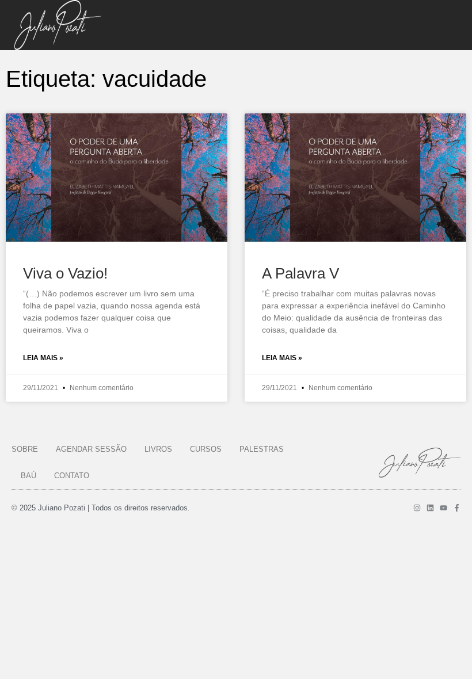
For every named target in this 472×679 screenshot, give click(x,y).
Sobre (25, 449)
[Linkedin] (430, 508)
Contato (71, 475)
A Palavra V (300, 273)
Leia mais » (43, 358)
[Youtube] (443, 508)
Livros (158, 449)
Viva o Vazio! (65, 273)
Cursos (206, 449)
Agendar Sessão (91, 449)
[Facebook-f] (456, 508)
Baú (28, 475)
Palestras (261, 449)
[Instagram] (417, 508)
